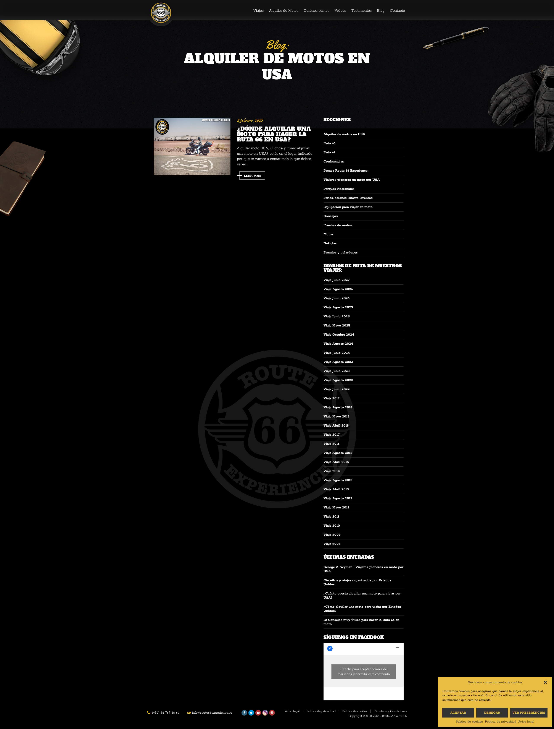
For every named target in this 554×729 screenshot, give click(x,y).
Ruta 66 (329, 143)
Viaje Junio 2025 (337, 316)
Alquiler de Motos (283, 10)
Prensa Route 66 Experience (345, 171)
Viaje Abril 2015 (336, 462)
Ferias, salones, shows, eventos (348, 198)
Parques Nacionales (339, 189)
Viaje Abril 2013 (336, 489)
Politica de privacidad (321, 711)
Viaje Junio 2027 (336, 280)
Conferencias (334, 161)
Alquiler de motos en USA (344, 134)
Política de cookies (469, 722)
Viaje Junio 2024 (337, 353)
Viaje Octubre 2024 (339, 335)
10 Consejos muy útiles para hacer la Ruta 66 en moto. (361, 622)
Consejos (331, 216)
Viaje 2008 (332, 544)
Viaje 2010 (332, 526)
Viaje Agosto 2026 (338, 289)
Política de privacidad (500, 722)
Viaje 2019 (332, 398)
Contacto (397, 10)
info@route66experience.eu (212, 713)
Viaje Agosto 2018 (338, 407)
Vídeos (340, 10)
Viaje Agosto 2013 (338, 480)
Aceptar (458, 713)
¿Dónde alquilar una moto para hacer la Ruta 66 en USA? (274, 133)
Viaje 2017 (332, 435)
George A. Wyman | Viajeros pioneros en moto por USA (363, 569)
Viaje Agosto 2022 (338, 380)
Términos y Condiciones (390, 711)
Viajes (258, 10)
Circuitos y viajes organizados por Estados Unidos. (357, 582)
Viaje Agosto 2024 (338, 344)
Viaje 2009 (332, 535)
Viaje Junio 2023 (337, 371)
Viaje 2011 (331, 517)
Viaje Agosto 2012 (338, 498)
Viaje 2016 (332, 444)
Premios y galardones (341, 252)
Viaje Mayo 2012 (336, 507)
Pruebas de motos (338, 225)
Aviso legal (526, 722)
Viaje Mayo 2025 (337, 325)
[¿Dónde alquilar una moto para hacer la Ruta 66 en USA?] (192, 146)
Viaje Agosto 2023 (338, 362)
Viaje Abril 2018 (336, 426)
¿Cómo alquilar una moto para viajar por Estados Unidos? (362, 609)
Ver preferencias (528, 713)
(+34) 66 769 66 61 (165, 713)
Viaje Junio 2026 (336, 298)
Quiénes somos (316, 10)
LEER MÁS (252, 176)
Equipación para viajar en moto (348, 207)
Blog (381, 10)
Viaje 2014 (332, 471)
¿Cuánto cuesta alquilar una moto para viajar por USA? (362, 595)
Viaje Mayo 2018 (336, 416)
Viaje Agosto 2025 (338, 307)
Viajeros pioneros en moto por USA (352, 180)
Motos (328, 234)
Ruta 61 (329, 152)
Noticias (330, 243)
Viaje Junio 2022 (337, 389)
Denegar (492, 713)
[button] (545, 682)
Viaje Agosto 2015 (338, 453)
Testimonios (361, 10)
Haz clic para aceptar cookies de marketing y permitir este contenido (364, 671)
